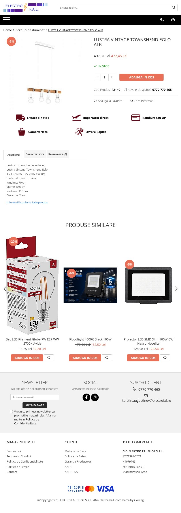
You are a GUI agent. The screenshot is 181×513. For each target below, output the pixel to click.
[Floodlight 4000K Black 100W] (90, 285)
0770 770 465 (149, 389)
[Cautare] (174, 7)
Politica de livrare (18, 467)
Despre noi (14, 451)
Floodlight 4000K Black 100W (90, 339)
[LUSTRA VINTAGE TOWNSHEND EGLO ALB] (45, 73)
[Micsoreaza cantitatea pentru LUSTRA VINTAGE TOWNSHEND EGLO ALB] (97, 77)
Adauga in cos (141, 77)
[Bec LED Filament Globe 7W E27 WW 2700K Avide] (32, 285)
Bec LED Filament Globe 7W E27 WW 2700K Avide (32, 341)
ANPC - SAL (72, 472)
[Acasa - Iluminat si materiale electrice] (25, 7)
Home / (9, 30)
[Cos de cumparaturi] (173, 19)
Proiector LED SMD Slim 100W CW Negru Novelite (148, 341)
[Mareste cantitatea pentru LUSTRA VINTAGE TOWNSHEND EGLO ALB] (111, 77)
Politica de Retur (75, 456)
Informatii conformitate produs (27, 202)
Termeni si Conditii (19, 456)
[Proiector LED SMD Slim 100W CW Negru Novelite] (148, 285)
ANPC (68, 467)
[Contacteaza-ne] (162, 19)
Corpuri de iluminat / (31, 30)
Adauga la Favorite (110, 101)
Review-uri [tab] (57, 154)
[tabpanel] (45, 73)
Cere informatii (143, 101)
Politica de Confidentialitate (26, 421)
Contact (12, 472)
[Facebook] (86, 397)
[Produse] (7, 20)
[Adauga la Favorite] (49, 357)
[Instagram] (95, 397)
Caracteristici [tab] (35, 154)
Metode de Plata (75, 451)
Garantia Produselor (78, 461)
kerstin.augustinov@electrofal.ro (146, 400)
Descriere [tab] (13, 155)
